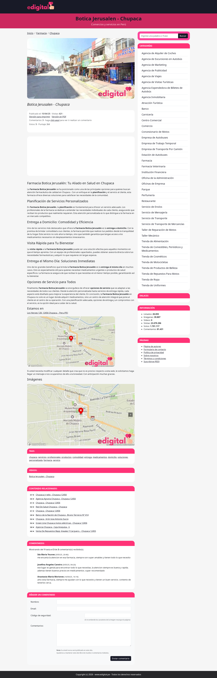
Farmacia (41, 33)
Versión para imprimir (39, 116)
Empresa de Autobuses (155, 137)
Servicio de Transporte (154, 218)
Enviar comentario (120, 658)
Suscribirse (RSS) (151, 361)
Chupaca (55, 33)
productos (66, 457)
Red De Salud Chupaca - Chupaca (51, 506)
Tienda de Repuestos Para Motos (160, 273)
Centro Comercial (151, 120)
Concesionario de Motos (155, 131)
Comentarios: (37, 625)
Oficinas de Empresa (153, 183)
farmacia (48, 460)
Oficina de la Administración (158, 178)
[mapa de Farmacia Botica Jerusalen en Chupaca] (71, 366)
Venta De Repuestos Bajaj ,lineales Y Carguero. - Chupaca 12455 (66, 531)
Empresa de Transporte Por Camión (162, 149)
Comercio (147, 126)
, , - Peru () (47, 312)
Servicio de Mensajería (154, 212)
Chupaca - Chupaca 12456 (48, 502)
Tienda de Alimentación (155, 241)
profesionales (54, 457)
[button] (81, 68)
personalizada (36, 460)
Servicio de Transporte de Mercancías (163, 224)
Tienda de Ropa (150, 279)
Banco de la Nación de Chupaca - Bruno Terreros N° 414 (62, 515)
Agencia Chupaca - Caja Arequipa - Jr (53, 527)
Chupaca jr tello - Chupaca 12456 (51, 494)
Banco (145, 108)
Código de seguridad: (41, 615)
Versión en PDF (59, 116)
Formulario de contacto (155, 349)
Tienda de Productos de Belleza (159, 268)
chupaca (33, 457)
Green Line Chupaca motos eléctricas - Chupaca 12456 (61, 523)
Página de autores (152, 346)
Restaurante (149, 201)
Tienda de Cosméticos (154, 256)
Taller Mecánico (150, 235)
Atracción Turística (152, 103)
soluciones (123, 457)
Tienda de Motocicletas (155, 262)
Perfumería (148, 195)
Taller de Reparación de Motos (159, 229)
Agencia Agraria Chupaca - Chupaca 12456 (56, 498)
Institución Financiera (154, 172)
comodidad (77, 457)
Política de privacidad (154, 352)
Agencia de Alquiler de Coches (159, 53)
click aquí (54, 120)
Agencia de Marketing (154, 64)
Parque (146, 189)
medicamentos (100, 457)
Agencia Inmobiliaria (153, 97)
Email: (33, 608)
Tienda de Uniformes (154, 285)
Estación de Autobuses (154, 154)
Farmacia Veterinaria (153, 166)
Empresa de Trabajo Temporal (159, 143)
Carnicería (147, 114)
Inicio (30, 33)
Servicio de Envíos (152, 206)
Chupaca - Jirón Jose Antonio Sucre (52, 519)
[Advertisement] (81, 156)
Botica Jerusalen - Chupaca (41, 476)
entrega (88, 457)
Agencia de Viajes (151, 76)
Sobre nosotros (151, 355)
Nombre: (35, 601)
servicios (42, 457)
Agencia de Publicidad (154, 70)
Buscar (183, 35)
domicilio (112, 457)
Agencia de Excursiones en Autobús (162, 59)
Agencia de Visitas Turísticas (157, 82)
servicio (56, 460)
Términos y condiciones (155, 358)
